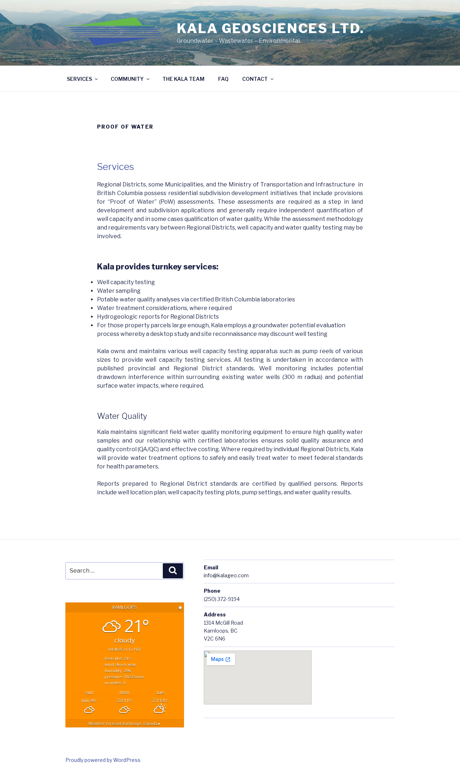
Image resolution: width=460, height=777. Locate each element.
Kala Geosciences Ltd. (270, 28)
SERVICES (79, 79)
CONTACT (255, 79)
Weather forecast (124, 723)
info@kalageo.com (226, 575)
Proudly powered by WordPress (103, 760)
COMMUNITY (127, 79)
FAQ (223, 79)
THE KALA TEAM (183, 79)
